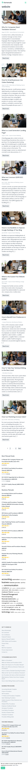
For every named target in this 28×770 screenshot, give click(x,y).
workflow (23, 612)
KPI (17, 601)
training (15, 612)
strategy (22, 609)
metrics (11, 603)
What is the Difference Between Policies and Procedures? (13, 667)
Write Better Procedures (7, 373)
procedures (19, 603)
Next (19, 448)
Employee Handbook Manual (9, 706)
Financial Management (10, 594)
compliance (5, 588)
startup (18, 609)
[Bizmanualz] (7, 2)
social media (5, 609)
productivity (20, 605)
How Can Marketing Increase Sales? (14, 417)
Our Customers (5, 632)
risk (2, 607)
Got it (3, 768)
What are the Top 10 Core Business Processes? (13, 672)
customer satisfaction (20, 588)
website (19, 612)
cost (10, 588)
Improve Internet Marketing (15, 135)
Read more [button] (6, 58)
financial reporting (7, 596)
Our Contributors (6, 634)
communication (11, 585)
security (16, 607)
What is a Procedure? (7, 660)
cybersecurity (5, 590)
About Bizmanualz (6, 630)
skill (19, 607)
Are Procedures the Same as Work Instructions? (13, 675)
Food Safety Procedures (8, 710)
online (15, 603)
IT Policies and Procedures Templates (11, 695)
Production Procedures (7, 714)
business (5, 582)
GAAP (17, 599)
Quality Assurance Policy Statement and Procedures (12, 700)
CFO (2, 585)
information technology (9, 601)
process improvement (10, 605)
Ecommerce (21, 590)
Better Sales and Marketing (15, 85)
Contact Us (4, 652)
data (10, 590)
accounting (7, 579)
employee (5, 592)
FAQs (3, 645)
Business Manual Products (8, 639)
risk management (9, 607)
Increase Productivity (6, 322)
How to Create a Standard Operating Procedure (13, 670)
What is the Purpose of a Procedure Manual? (13, 664)
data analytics (15, 590)
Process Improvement (7, 650)
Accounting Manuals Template (9, 689)
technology (6, 612)
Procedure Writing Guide (8, 716)
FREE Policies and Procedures (9, 641)
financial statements (9, 599)
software (13, 609)
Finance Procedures (6, 691)
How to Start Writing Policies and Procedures (13, 681)
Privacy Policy (5, 643)
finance (10, 592)
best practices (23, 579)
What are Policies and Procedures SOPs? (12, 662)
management (5, 603)
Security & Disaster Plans (8, 712)
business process (15, 582)
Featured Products (6, 637)
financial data (16, 592)
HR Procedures (5, 693)
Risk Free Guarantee (7, 647)
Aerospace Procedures (7, 708)
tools (12, 612)
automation (16, 579)
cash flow (23, 582)
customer (14, 588)
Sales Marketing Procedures (8, 698)
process (4, 605)
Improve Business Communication (17, 32)
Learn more (15, 765)
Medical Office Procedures (8, 704)
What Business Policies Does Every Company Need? (13, 677)
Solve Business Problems (17, 322)
